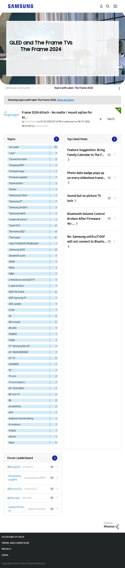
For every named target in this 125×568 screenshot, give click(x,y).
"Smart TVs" (14, 225)
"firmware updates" (18, 177)
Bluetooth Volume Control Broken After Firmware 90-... (86, 219)
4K (10, 316)
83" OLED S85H (16, 388)
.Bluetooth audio (17, 255)
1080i (11, 273)
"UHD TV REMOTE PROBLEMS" (24, 243)
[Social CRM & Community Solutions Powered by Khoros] (111, 525)
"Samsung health (17, 213)
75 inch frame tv (17, 382)
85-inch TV (14, 394)
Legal (5, 555)
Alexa (11, 442)
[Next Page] (56, 139)
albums (12, 436)
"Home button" (16, 183)
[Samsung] (20, 5)
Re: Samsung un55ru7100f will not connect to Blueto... (87, 239)
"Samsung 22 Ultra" (18, 195)
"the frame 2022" (17, 231)
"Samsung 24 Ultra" (18, 207)
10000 (12, 261)
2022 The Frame (16, 292)
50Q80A (13, 334)
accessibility (15, 406)
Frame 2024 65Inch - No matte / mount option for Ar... (57, 114)
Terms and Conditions (15, 543)
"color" (12, 153)
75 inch (12, 376)
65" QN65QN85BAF (18, 352)
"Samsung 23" (15, 201)
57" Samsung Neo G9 (19, 346)
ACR (11, 412)
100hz (11, 267)
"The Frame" (15, 237)
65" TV (12, 358)
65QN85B (14, 364)
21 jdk (11, 310)
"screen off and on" (18, 219)
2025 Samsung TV (17, 298)
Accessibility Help (13, 537)
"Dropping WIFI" (17, 165)
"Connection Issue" (18, 159)
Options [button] (114, 88)
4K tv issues (14, 322)
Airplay (12, 430)
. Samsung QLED (17, 249)
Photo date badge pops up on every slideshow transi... (86, 175)
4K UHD (12, 328)
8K (10, 400)
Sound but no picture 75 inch (84, 198)
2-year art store (16, 285)
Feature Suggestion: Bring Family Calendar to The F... (86, 152)
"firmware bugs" (17, 171)
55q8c (12, 340)
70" (10, 370)
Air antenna (14, 424)
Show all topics (65, 100)
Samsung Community (17, 87)
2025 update (15, 304)
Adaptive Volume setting (21, 418)
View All (92, 139)
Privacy (6, 549)
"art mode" (14, 147)
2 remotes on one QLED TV (22, 279)
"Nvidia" (13, 189)
